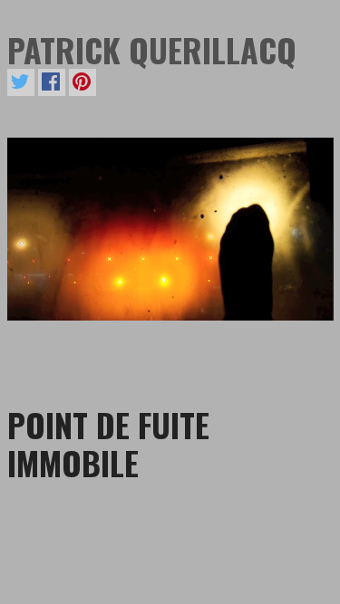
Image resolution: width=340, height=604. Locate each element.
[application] (170, 229)
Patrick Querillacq (151, 49)
